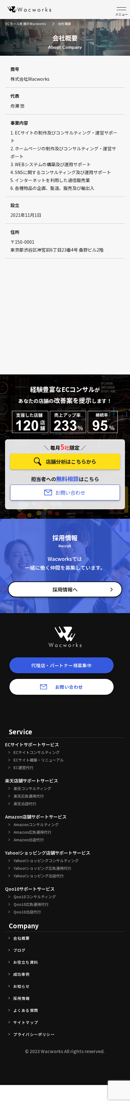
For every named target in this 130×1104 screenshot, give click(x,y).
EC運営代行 (23, 767)
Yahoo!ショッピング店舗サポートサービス (47, 853)
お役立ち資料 (25, 962)
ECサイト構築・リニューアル (39, 760)
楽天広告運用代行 (29, 796)
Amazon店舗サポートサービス (36, 816)
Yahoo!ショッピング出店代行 (39, 876)
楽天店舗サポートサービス (31, 780)
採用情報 (21, 998)
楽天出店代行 (25, 804)
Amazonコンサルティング (36, 824)
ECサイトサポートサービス (32, 744)
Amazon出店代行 (29, 840)
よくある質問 (25, 1010)
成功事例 (21, 974)
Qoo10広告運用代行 (31, 904)
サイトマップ (25, 1022)
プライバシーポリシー (34, 1034)
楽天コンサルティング (32, 788)
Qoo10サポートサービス (30, 889)
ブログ (19, 950)
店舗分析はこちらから (71, 461)
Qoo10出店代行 (27, 912)
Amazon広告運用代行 (32, 832)
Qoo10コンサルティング (35, 897)
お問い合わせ (70, 492)
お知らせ (21, 986)
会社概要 (21, 938)
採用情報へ (65, 589)
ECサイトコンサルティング (37, 752)
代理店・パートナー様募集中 (61, 665)
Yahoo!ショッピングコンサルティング (46, 860)
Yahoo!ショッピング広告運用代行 (42, 868)
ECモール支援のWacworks (25, 23)
